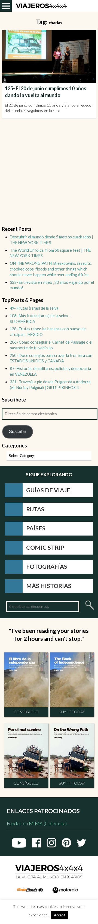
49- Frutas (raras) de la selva (34, 308)
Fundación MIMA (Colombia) (37, 823)
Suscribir (17, 431)
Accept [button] (59, 915)
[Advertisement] (49, 176)
